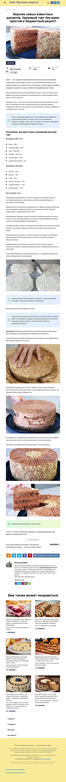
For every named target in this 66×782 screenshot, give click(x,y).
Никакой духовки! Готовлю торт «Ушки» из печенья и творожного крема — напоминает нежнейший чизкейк (17, 697)
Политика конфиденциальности (15, 772)
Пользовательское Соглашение (15, 769)
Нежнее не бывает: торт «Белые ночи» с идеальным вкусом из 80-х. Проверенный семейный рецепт (46, 696)
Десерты (11, 63)
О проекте (11, 719)
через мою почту (29, 576)
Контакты (11, 730)
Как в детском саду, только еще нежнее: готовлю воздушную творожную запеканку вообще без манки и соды (17, 659)
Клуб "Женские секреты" (24, 2)
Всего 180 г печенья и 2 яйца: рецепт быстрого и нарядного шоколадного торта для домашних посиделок (47, 621)
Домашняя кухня (33, 539)
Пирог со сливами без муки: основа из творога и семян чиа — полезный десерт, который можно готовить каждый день (18, 622)
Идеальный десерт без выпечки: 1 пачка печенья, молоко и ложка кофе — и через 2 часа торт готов (47, 659)
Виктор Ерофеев (21, 563)
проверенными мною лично (48, 567)
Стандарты (11, 724)
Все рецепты (12, 735)
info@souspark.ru (46, 759)
